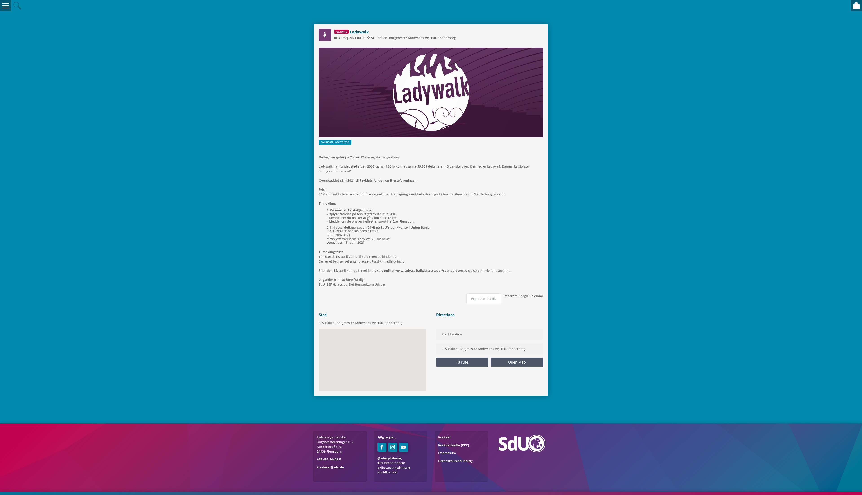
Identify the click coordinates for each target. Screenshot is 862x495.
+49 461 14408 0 (329, 459)
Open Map (517, 362)
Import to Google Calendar (523, 296)
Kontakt (444, 437)
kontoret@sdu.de (330, 467)
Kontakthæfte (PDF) (453, 445)
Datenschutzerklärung (455, 461)
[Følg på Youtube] (403, 447)
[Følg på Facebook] (381, 447)
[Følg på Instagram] (392, 447)
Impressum (447, 453)
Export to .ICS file (484, 298)
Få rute (462, 362)
